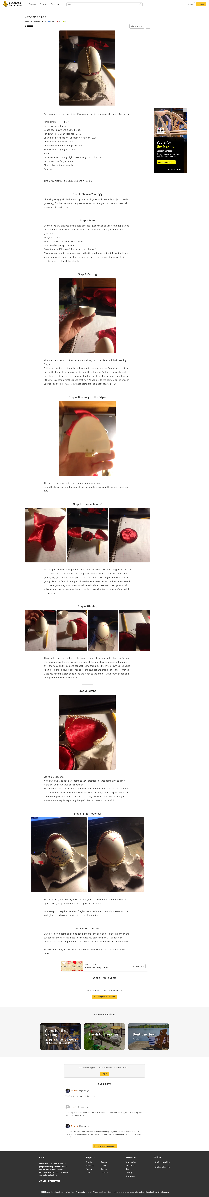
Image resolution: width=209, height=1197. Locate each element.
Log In (190, 4)
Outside (104, 1169)
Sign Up (201, 4)
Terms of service (67, 1192)
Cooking (104, 1162)
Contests (43, 4)
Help (127, 1169)
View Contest (138, 966)
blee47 (30, 21)
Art (45, 21)
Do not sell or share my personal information (126, 1192)
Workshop (90, 1165)
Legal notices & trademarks (157, 1192)
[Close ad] (185, 110)
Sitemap (129, 1172)
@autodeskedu (163, 1167)
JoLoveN (74, 1091)
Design (38, 21)
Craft (88, 1172)
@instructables (163, 1162)
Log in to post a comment (104, 1146)
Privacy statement (83, 1192)
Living (103, 1165)
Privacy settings (99, 1192)
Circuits (89, 1162)
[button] (148, 26)
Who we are (130, 1176)
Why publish (131, 1162)
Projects (32, 4)
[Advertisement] (170, 140)
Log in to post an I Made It (104, 996)
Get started (130, 1165)
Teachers (55, 4)
